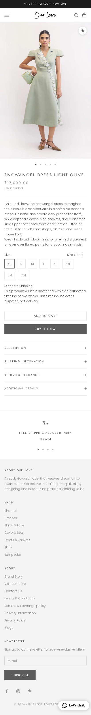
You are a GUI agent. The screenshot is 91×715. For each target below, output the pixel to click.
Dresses (10, 518)
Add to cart (45, 316)
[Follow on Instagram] (18, 691)
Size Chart (75, 255)
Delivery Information (20, 613)
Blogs (8, 627)
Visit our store (15, 584)
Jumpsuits (12, 554)
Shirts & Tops (14, 525)
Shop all (10, 511)
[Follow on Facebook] (6, 691)
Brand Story (13, 576)
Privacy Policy (15, 620)
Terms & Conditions (19, 598)
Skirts (8, 547)
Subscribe (20, 675)
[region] (45, 431)
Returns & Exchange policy (25, 606)
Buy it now (45, 329)
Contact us (13, 591)
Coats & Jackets (17, 540)
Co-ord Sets (14, 532)
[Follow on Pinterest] (29, 691)
